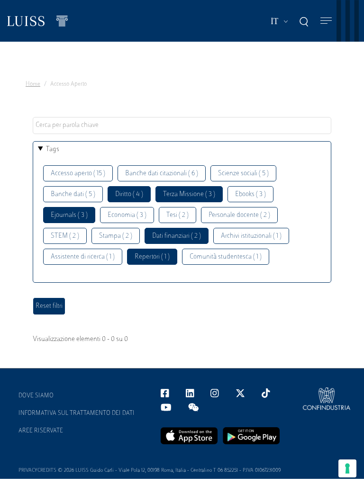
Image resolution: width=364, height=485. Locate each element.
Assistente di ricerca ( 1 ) (83, 256)
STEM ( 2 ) (65, 236)
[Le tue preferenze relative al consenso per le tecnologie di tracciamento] (347, 468)
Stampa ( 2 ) (115, 236)
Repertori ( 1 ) (152, 256)
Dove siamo (36, 396)
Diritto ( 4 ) (129, 194)
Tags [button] (52, 149)
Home (33, 84)
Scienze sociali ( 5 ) (243, 173)
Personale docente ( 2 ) (239, 215)
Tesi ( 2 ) (177, 215)
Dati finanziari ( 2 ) (176, 236)
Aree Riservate (40, 431)
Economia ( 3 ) (127, 215)
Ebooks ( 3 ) (250, 194)
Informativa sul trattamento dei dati (76, 413)
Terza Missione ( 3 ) (189, 194)
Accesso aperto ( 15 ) (78, 173)
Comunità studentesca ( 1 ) (226, 256)
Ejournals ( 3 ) (69, 215)
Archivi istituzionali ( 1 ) (251, 236)
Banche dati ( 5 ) (73, 194)
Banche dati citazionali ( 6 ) (161, 173)
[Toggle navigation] (326, 21)
